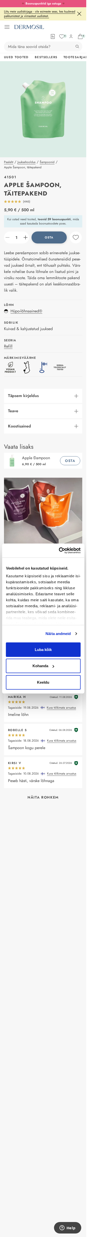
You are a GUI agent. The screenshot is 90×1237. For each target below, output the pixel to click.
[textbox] (16, 237)
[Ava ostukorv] (80, 36)
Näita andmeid (58, 633)
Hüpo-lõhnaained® (26, 311)
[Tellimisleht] (52, 36)
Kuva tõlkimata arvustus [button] (61, 708)
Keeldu (43, 682)
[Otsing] (77, 46)
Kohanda (40, 666)
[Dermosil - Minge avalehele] (29, 26)
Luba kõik (43, 649)
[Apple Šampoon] (13, 461)
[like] (76, 237)
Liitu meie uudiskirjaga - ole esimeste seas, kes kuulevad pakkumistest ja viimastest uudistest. (39, 13)
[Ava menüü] (7, 26)
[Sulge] (79, 14)
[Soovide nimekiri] (61, 36)
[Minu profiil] (71, 36)
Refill (8, 346)
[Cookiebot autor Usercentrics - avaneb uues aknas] (60, 550)
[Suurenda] (25, 237)
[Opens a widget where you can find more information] (67, 1228)
